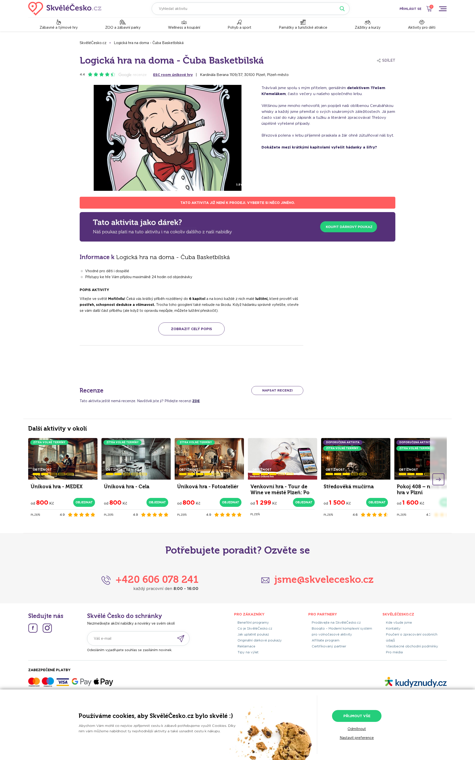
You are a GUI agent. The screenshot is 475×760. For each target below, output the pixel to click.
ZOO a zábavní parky (123, 27)
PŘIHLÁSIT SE (410, 9)
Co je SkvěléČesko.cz (255, 628)
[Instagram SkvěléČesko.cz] (47, 628)
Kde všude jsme (399, 622)
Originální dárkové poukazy (260, 640)
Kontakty (393, 628)
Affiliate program (325, 640)
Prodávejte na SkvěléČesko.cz (336, 622)
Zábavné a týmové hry (59, 27)
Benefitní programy (253, 622)
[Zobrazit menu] (442, 8)
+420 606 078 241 (157, 579)
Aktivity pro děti (421, 27)
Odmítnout (357, 729)
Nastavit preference (357, 738)
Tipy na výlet (248, 652)
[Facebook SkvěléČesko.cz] (33, 628)
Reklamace (246, 646)
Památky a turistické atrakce (303, 27)
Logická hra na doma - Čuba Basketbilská (149, 43)
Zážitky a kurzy (367, 27)
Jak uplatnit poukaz (253, 634)
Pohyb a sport (239, 27)
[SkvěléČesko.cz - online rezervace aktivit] (64, 8)
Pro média (394, 652)
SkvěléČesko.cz (93, 43)
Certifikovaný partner (329, 646)
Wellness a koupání (184, 27)
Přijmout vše (356, 716)
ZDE (196, 401)
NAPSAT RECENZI (277, 390)
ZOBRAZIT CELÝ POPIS (191, 329)
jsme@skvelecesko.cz (324, 579)
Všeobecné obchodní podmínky (412, 646)
